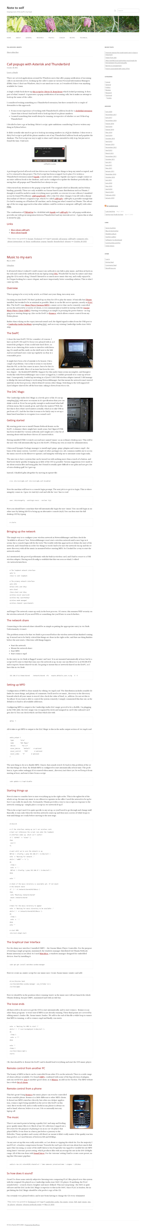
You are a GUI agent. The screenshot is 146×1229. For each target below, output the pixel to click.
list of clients (22, 1082)
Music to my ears (19, 257)
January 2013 (110, 144)
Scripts (30, 239)
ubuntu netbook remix (32, 1205)
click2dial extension (83, 111)
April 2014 (109, 135)
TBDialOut (28, 212)
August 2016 (110, 124)
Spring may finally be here (114, 214)
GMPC (42, 1077)
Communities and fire (113, 243)
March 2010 (109, 192)
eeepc (71, 1202)
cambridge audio (52, 1202)
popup (43, 241)
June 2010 (109, 183)
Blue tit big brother (112, 231)
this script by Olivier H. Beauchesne (48, 92)
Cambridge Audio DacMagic (20, 324)
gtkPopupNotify (39, 196)
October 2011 (110, 159)
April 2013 (109, 141)
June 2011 (109, 165)
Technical (83, 38)
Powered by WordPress (32, 1225)
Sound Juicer (39, 1153)
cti (24, 241)
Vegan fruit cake (111, 58)
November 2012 (111, 147)
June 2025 (109, 112)
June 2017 (109, 118)
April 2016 (109, 127)
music (84, 1202)
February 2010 (110, 195)
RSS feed (115, 10)
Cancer (62, 38)
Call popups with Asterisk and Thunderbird (38, 64)
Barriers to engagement (114, 66)
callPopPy (58, 199)
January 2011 (110, 171)
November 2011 (111, 156)
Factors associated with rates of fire (118, 69)
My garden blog (112, 206)
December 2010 (111, 174)
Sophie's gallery (111, 237)
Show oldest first (12, 52)
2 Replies (10, 265)
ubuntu (68, 241)
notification (35, 241)
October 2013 (110, 138)
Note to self (15, 8)
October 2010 (110, 177)
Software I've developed (114, 240)
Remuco (52, 313)
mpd (79, 1202)
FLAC (90, 302)
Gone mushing (111, 228)
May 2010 (109, 186)
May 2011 (109, 168)
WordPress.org (111, 268)
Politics (51, 38)
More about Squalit (19, 233)
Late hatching (110, 211)
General (29, 38)
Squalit (36, 177)
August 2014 (110, 129)
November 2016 (111, 120)
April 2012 (109, 150)
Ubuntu (89, 300)
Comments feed (111, 265)
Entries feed (110, 262)
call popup (63, 239)
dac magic (64, 1202)
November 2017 (111, 115)
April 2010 (109, 189)
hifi (75, 1202)
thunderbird (59, 241)
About (18, 38)
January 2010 (110, 198)
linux (28, 241)
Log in (108, 259)
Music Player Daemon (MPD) (37, 305)
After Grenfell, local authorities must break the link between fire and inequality (121, 62)
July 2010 (109, 180)
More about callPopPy (20, 230)
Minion (55, 1080)
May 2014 (109, 132)
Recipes (72, 38)
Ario (26, 1080)
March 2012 (109, 153)
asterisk (55, 239)
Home (9, 38)
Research (40, 38)
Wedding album (111, 234)
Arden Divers (110, 246)
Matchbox (44, 954)
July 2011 (109, 162)
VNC (56, 274)
